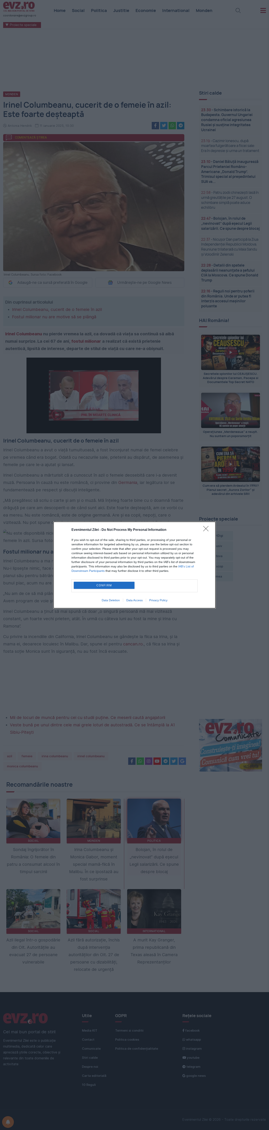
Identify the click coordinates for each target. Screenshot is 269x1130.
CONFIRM (104, 585)
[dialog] (134, 565)
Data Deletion (111, 600)
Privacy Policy (158, 600)
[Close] (207, 530)
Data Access (134, 600)
